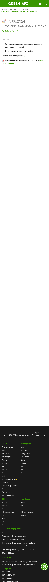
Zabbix (23, 463)
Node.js (4, 506)
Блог (3, 466)
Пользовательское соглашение (13, 533)
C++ (3, 525)
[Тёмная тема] (40, 3)
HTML (4, 509)
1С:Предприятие (8, 512)
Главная (4, 9)
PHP (3, 515)
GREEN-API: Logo (8, 553)
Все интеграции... (27, 473)
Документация (7, 447)
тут (25, 56)
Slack (23, 466)
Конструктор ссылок (9, 486)
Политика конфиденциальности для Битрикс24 (19, 565)
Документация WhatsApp (18, 9)
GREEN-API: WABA (8, 575)
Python (4, 502)
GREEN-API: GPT (7, 578)
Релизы (4, 460)
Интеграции (6, 457)
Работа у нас (6, 492)
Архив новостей (8, 473)
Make (23, 447)
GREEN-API (6, 572)
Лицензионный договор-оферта (14, 536)
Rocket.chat (25, 457)
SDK (3, 450)
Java (3, 518)
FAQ (3, 476)
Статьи (4, 463)
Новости (5, 470)
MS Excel (24, 450)
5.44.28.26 (10, 31)
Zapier (23, 460)
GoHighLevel (25, 454)
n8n (22, 470)
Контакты (5, 489)
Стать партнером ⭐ (9, 479)
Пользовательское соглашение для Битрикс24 (19, 562)
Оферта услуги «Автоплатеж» (13, 539)
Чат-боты (5, 454)
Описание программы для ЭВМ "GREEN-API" (18, 550)
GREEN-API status (8, 495)
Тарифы (5, 482)
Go (3, 522)
